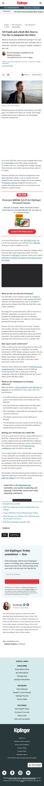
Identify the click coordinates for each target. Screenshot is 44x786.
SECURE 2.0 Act (30, 240)
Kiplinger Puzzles (22, 698)
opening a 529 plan (11, 183)
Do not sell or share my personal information (22, 760)
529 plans (15, 255)
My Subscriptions (22, 675)
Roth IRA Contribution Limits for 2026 (16, 522)
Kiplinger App (22, 678)
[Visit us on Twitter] (4, 775)
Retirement (17, 25)
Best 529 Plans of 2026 (11, 504)
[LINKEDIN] (25, 604)
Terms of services (28, 587)
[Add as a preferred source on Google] (35, 767)
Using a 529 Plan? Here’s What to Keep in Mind (20, 513)
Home (6, 25)
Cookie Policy (22, 753)
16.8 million (10, 163)
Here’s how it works (7, 66)
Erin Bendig (14, 53)
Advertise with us (22, 756)
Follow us (27, 74)
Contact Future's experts (22, 743)
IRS (4, 535)
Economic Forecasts (22, 714)
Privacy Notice (30, 589)
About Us (22, 740)
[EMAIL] (28, 604)
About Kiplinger (22, 691)
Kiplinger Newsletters (22, 681)
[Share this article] (3, 74)
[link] (25, 485)
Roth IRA (37, 243)
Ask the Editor (22, 701)
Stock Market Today (22, 711)
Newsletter (38, 74)
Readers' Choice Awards (22, 694)
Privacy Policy (22, 750)
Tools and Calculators (22, 721)
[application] (22, 275)
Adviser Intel (22, 718)
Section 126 (32, 299)
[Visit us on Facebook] (12, 775)
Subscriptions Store (22, 671)
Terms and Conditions (22, 747)
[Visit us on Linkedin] (28, 775)
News (31, 57)
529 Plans (15, 535)
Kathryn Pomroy (14, 55)
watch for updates (8, 478)
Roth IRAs (16, 27)
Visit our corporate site (29, 781)
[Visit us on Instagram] (20, 775)
